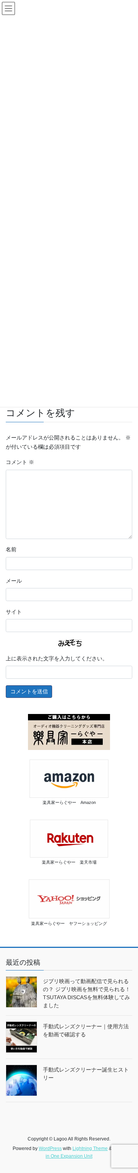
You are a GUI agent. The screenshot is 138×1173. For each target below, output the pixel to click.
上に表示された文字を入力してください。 (57, 658)
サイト (14, 612)
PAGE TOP (127, 1131)
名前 (11, 549)
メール (14, 581)
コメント (20, 462)
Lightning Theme (90, 1148)
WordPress (50, 1148)
